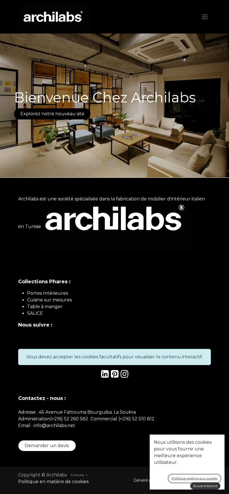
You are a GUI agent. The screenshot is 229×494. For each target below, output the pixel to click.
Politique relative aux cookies (194, 478)
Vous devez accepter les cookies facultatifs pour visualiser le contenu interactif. (114, 356)
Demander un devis (47, 445)
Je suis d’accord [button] (205, 486)
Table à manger (45, 306)
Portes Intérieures (47, 293)
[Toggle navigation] (205, 17)
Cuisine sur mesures (49, 300)
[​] (105, 375)
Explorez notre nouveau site (52, 113)
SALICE (35, 313)
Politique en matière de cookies (53, 481)
